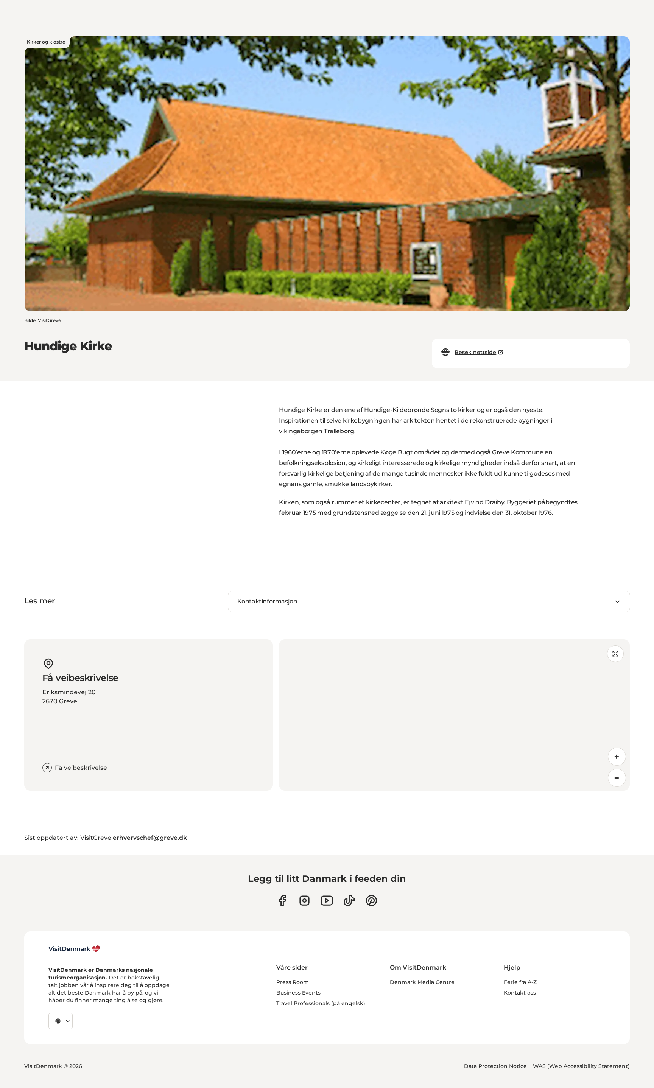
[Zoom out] (617, 778)
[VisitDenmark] (74, 949)
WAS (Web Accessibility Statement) (581, 1066)
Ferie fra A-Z (520, 982)
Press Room (292, 982)
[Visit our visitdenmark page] (326, 900)
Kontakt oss (520, 992)
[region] (454, 715)
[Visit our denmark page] (282, 900)
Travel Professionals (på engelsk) (320, 1003)
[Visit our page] (304, 900)
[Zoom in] (617, 757)
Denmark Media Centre (422, 982)
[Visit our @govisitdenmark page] (349, 900)
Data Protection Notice (495, 1066)
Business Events (298, 992)
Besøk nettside (475, 352)
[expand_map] (615, 653)
